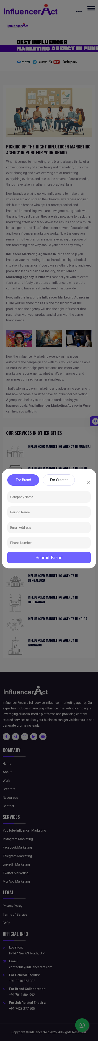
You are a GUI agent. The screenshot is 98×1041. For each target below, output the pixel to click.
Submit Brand (49, 557)
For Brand (23, 480)
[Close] (88, 482)
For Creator (59, 480)
